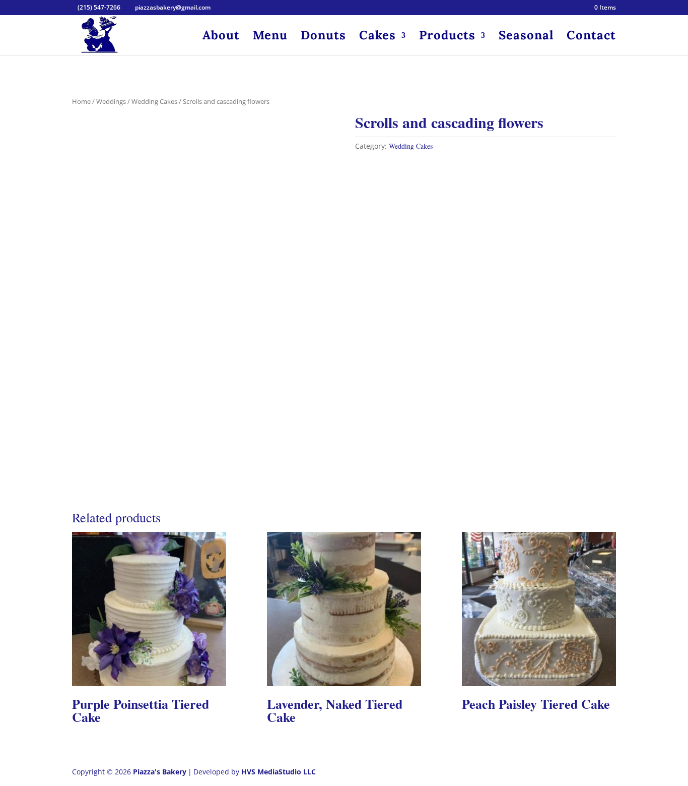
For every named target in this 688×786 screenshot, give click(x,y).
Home (81, 101)
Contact (591, 37)
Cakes (377, 37)
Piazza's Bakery (159, 771)
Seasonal (526, 37)
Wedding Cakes (154, 101)
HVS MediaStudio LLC (278, 771)
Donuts (323, 37)
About (221, 37)
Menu (270, 37)
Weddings (111, 101)
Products (447, 37)
